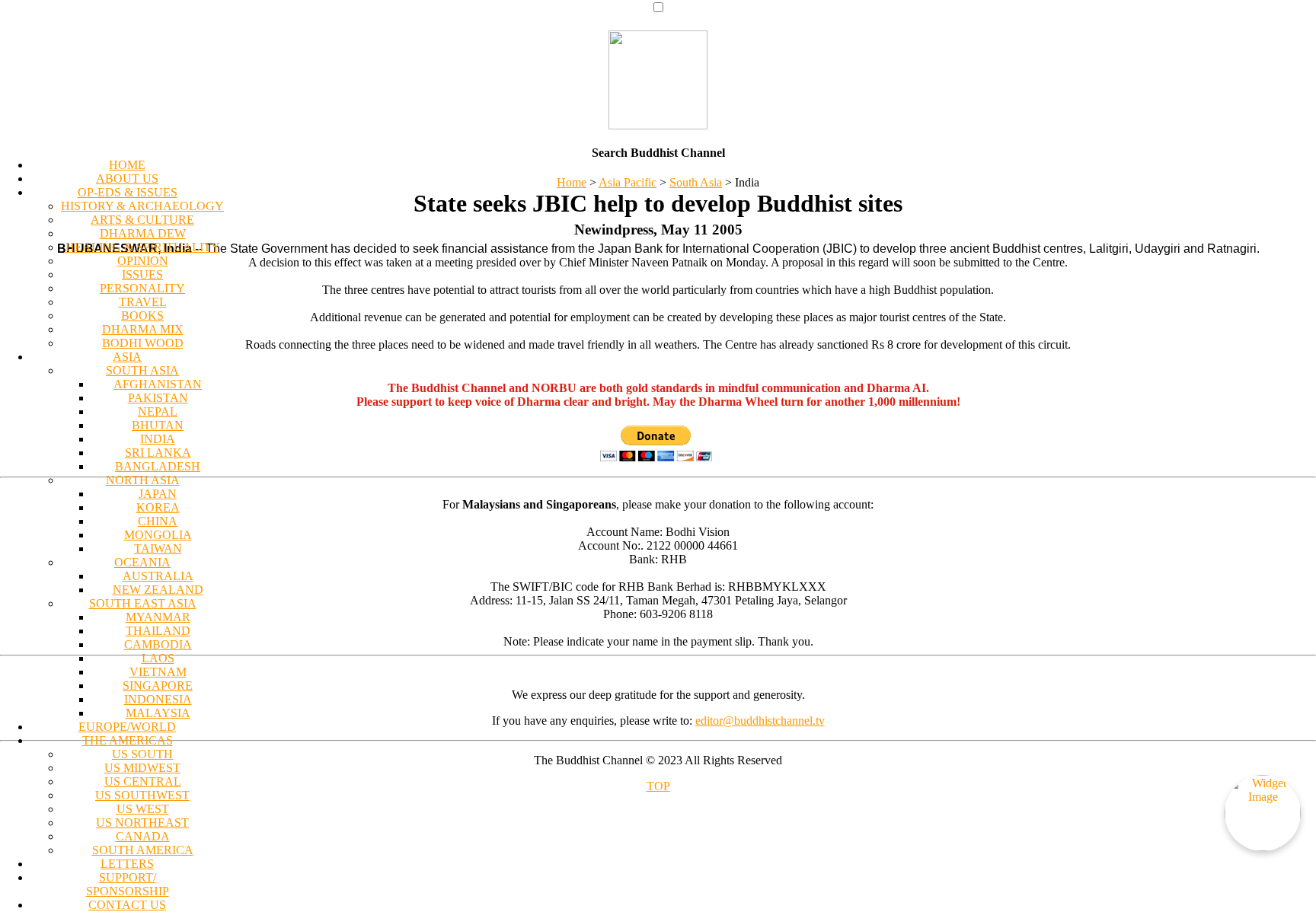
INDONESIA (158, 699)
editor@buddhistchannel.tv (760, 720)
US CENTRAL (142, 781)
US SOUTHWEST (142, 795)
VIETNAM (158, 671)
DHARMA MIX (143, 329)
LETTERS (127, 863)
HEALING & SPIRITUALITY (142, 247)
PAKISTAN (158, 397)
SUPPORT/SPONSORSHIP (127, 884)
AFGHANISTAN (157, 384)
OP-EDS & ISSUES (127, 192)
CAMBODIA (158, 644)
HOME (127, 164)
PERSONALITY (142, 288)
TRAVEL (143, 301)
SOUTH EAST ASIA (142, 603)
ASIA (127, 356)
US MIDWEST (142, 767)
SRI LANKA (158, 452)
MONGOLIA (158, 534)
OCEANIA (142, 562)
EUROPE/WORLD (127, 726)
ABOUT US (127, 178)
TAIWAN (158, 548)
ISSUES (142, 274)
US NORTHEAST (142, 822)
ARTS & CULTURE (142, 219)
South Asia (695, 182)
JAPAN (158, 493)
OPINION (142, 260)
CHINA (157, 521)
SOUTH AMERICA (142, 849)
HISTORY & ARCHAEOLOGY (142, 205)
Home (571, 182)
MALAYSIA (158, 712)
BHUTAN (158, 425)
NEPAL (157, 411)
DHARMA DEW (143, 233)
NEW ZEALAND (158, 589)
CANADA (143, 836)
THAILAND (158, 630)
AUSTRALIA (158, 575)
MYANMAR (158, 617)
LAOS (158, 658)
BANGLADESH (157, 466)
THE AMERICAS (127, 740)
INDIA (157, 438)
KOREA (158, 507)
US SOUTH (142, 754)
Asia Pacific (627, 182)
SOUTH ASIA (142, 370)
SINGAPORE (158, 685)
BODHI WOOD (143, 342)
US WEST (143, 808)
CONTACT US (127, 904)
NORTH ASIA (143, 480)
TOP (658, 786)
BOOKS (142, 315)
